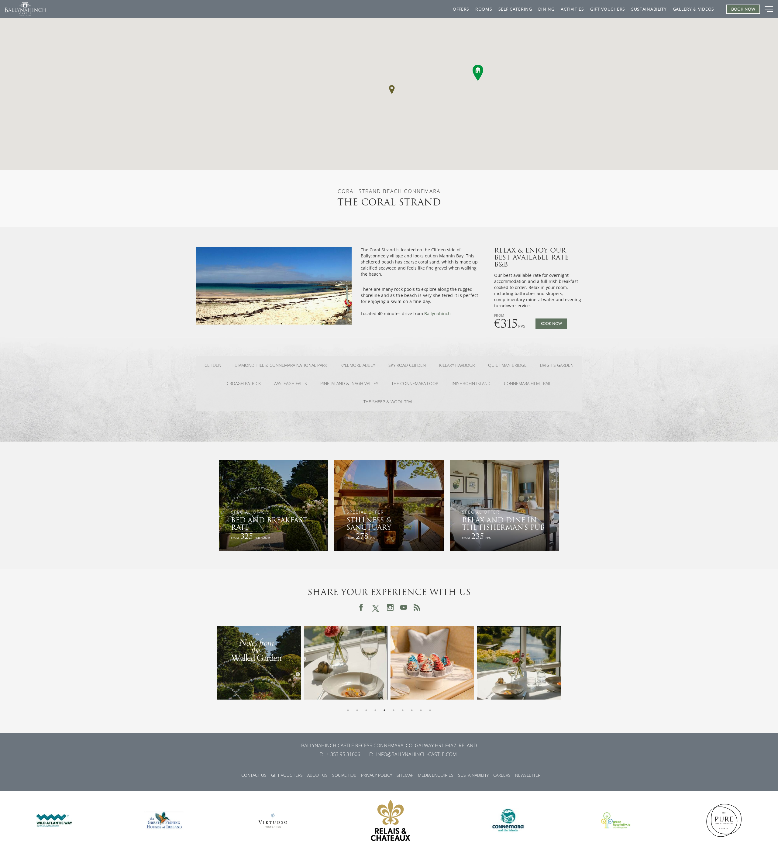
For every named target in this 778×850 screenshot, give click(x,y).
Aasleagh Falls (290, 383)
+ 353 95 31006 (343, 754)
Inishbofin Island (471, 383)
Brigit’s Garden (556, 365)
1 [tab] (348, 710)
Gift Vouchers (607, 9)
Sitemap (405, 775)
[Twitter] (376, 607)
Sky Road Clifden (407, 365)
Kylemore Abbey (357, 365)
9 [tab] (421, 710)
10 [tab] (430, 710)
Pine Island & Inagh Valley (349, 383)
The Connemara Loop (414, 383)
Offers (461, 9)
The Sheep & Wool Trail (389, 401)
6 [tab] (394, 710)
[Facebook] (361, 607)
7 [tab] (403, 710)
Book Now (551, 323)
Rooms (483, 9)
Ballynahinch (438, 313)
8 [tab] (412, 710)
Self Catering (515, 9)
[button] (392, 89)
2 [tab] (357, 710)
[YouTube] (403, 607)
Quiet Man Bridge (507, 365)
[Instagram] (390, 607)
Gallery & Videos (693, 9)
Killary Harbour (457, 365)
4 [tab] (375, 710)
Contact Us (254, 775)
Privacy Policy (376, 775)
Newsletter (527, 775)
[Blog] (417, 607)
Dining (546, 9)
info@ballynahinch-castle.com (416, 754)
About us (317, 775)
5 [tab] (384, 710)
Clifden (213, 365)
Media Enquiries (435, 775)
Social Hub (344, 775)
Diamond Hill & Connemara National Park (281, 365)
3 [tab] (366, 710)
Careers (502, 775)
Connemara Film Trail (527, 383)
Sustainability (649, 9)
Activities (572, 9)
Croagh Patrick (244, 383)
